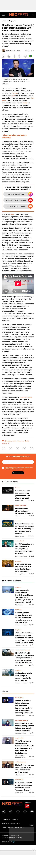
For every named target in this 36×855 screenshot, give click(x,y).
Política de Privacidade (12, 469)
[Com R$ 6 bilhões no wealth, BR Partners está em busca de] (8, 782)
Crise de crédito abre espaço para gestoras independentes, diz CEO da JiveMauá (24, 727)
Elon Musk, (8, 441)
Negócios (12, 21)
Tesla (25, 103)
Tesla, (27, 441)
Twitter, (4, 443)
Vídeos (5, 691)
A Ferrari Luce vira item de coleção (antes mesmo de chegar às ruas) (22, 494)
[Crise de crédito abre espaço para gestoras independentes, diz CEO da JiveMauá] (8, 722)
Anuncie (15, 819)
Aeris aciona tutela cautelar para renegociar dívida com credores (23, 677)
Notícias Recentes (10, 481)
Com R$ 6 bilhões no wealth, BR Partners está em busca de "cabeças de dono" (23, 786)
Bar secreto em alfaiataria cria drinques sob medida (24, 511)
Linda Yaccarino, (18, 441)
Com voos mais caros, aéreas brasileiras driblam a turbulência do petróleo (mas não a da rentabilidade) (24, 596)
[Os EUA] (8, 543)
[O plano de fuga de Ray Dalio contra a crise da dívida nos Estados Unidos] (8, 563)
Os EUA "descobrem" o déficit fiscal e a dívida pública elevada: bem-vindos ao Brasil (24, 549)
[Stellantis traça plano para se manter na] (8, 764)
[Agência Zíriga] (14, 841)
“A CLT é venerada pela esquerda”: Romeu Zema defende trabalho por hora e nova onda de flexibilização (24, 747)
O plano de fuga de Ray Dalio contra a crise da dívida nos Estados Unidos (23, 568)
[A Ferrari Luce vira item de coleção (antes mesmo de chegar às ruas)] (8, 490)
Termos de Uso (29, 467)
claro (12, 214)
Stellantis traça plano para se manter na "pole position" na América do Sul (24, 768)
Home (4, 21)
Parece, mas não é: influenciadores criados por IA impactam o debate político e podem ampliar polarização (24, 707)
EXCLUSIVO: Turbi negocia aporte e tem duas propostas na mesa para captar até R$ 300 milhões (24, 658)
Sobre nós (6, 819)
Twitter (15, 93)
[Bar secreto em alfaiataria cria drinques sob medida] (8, 508)
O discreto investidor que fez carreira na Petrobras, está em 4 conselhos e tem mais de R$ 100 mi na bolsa (24, 638)
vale (13, 95)
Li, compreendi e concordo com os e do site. (19, 468)
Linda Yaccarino (26, 397)
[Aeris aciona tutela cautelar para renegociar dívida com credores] (8, 672)
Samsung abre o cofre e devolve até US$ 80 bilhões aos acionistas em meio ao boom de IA (23, 618)
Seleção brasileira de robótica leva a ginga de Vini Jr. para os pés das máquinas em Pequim (24, 529)
